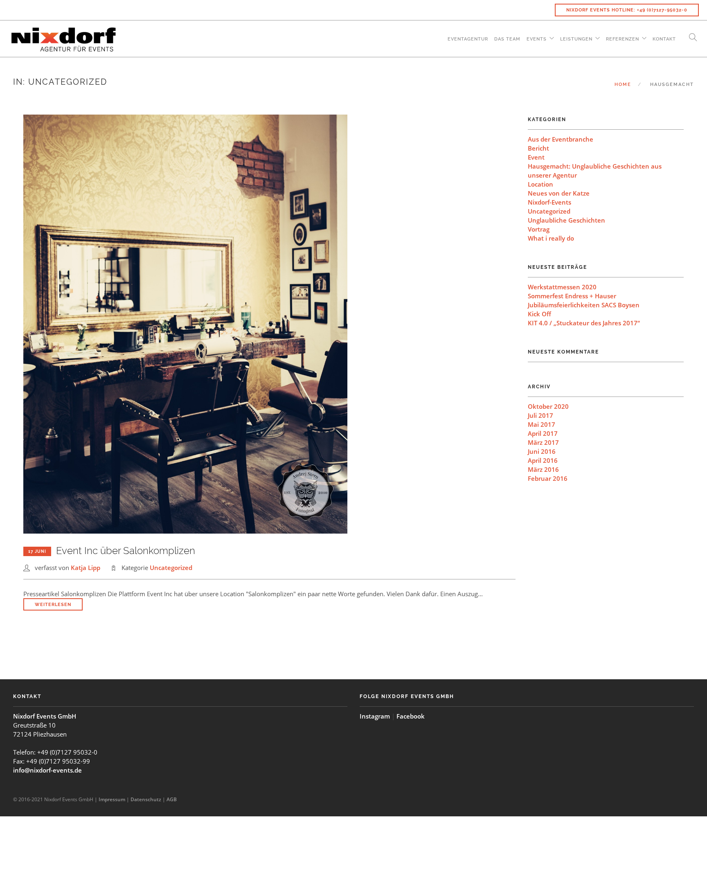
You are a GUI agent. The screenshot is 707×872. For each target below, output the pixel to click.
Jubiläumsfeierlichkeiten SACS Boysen (583, 305)
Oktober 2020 (548, 406)
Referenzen (622, 39)
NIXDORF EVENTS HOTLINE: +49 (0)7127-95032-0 (626, 10)
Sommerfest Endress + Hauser (572, 296)
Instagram (375, 716)
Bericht (538, 148)
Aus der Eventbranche (560, 139)
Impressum (112, 799)
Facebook (410, 716)
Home (623, 84)
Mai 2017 (541, 424)
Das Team (507, 39)
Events (537, 39)
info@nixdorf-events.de (47, 770)
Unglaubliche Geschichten (566, 220)
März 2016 (543, 469)
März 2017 (543, 442)
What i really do (551, 238)
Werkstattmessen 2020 (562, 287)
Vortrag (538, 229)
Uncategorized (171, 567)
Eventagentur (468, 39)
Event (536, 157)
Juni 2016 (542, 451)
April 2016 (543, 460)
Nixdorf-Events (549, 202)
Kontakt (664, 39)
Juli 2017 (540, 415)
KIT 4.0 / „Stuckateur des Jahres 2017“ (584, 323)
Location (540, 184)
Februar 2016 (547, 478)
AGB (172, 799)
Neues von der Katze (559, 193)
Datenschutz (146, 799)
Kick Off (539, 314)
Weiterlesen (53, 604)
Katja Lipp (85, 567)
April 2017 (543, 433)
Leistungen (576, 39)
